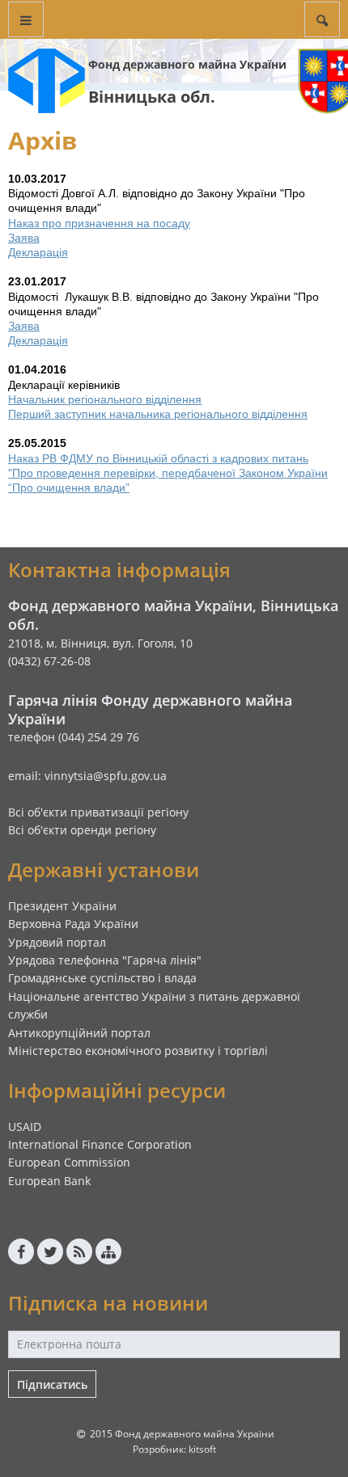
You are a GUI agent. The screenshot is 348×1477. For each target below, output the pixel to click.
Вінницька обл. (151, 97)
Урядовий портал (57, 942)
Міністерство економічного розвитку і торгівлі (138, 1050)
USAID (24, 1126)
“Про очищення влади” (68, 487)
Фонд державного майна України (187, 64)
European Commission (69, 1162)
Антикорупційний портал (79, 1032)
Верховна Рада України (73, 923)
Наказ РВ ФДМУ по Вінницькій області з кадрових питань (158, 458)
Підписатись (52, 1384)
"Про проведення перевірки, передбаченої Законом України (168, 472)
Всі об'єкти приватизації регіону (98, 812)
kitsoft (202, 1449)
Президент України (62, 906)
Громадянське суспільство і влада (102, 977)
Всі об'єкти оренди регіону (82, 830)
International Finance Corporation (100, 1144)
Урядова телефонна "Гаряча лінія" (105, 960)
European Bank (49, 1180)
